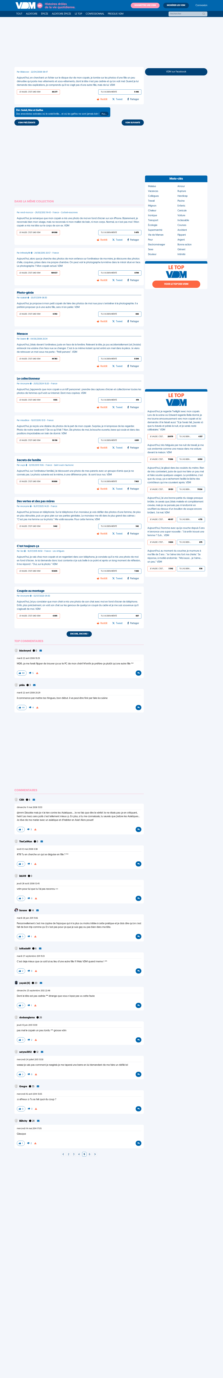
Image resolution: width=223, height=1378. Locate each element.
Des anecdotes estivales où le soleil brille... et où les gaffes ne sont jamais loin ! (61, 112)
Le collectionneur (28, 378)
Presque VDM (115, 14)
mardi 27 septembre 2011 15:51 (31, 956)
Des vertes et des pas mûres (36, 501)
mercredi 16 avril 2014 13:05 (29, 1094)
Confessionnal (95, 14)
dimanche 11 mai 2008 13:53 (29, 807)
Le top (78, 14)
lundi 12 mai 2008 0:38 (27, 849)
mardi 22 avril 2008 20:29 (28, 693)
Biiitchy (23, 1121)
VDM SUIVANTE (132, 123)
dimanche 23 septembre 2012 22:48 (33, 991)
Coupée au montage (30, 591)
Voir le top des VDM (176, 284)
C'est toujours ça (28, 546)
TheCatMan (25, 842)
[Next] (63, 1154)
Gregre (23, 1086)
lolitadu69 (25, 949)
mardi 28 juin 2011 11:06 (27, 918)
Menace (22, 334)
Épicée (44, 14)
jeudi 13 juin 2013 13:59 (27, 1025)
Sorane (23, 910)
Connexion (201, 5)
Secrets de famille (29, 460)
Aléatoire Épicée (61, 14)
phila (22, 685)
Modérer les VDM (176, 5)
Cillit (22, 800)
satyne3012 (25, 1052)
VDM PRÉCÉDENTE (26, 123)
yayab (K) (24, 983)
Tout (19, 14)
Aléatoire (31, 14)
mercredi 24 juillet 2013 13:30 (30, 1060)
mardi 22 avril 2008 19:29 (28, 658)
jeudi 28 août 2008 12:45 (28, 884)
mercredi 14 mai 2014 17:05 (29, 1128)
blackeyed (25, 651)
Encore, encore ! (79, 634)
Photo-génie (25, 292)
